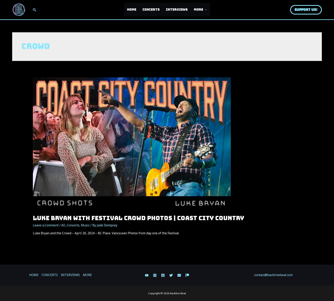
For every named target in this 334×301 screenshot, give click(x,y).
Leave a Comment (46, 225)
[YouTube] (146, 275)
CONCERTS (151, 10)
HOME (131, 10)
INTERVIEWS (177, 10)
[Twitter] (171, 275)
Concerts (73, 225)
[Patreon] (187, 275)
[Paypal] (179, 275)
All (63, 225)
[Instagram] (155, 275)
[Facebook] (163, 275)
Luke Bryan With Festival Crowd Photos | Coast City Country (138, 218)
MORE (198, 10)
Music (85, 225)
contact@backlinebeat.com (273, 275)
